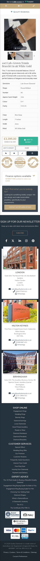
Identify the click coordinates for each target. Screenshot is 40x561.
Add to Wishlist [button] (8, 148)
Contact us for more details (20, 207)
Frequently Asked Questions (20, 460)
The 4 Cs (20, 505)
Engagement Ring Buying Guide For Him (20, 489)
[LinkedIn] (20, 241)
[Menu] (6, 6)
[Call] (22, 153)
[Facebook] (6, 241)
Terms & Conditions (23, 552)
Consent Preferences (20, 556)
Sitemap (34, 552)
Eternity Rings (20, 417)
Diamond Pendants (20, 436)
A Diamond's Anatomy (20, 501)
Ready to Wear (20, 430)
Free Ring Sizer (20, 466)
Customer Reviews (20, 457)
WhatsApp (21, 294)
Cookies (12, 552)
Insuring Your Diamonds (20, 469)
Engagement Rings (20, 411)
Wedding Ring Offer (20, 450)
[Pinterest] (33, 241)
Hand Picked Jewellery (20, 427)
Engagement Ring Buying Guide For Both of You (20, 486)
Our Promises (20, 453)
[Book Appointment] (32, 153)
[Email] (14, 153)
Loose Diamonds (20, 424)
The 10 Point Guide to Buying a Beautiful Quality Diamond (20, 481)
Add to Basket (28, 141)
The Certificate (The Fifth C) (20, 508)
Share (27, 148)
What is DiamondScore (20, 498)
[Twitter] (13, 241)
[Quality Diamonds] (20, 12)
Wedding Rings (20, 414)
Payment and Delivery (20, 473)
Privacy (6, 552)
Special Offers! (20, 447)
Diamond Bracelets (20, 440)
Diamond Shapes (20, 495)
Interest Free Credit (20, 463)
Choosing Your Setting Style (20, 492)
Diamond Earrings (20, 421)
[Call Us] (33, 6)
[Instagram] (26, 241)
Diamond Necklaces (20, 433)
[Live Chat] (6, 153)
